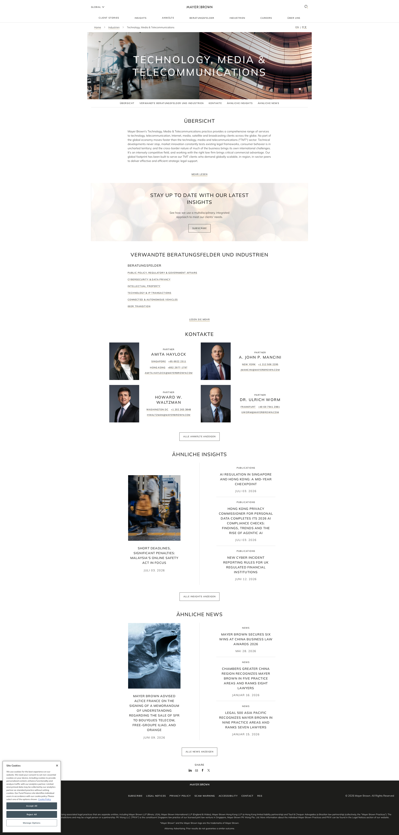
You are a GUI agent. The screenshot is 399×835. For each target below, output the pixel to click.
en (297, 27)
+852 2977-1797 (177, 367)
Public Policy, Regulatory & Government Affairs (162, 272)
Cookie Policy (44, 799)
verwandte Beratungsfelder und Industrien (171, 103)
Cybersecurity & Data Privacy (149, 279)
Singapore (158, 361)
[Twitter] (208, 771)
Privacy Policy (180, 795)
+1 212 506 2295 (268, 364)
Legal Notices (156, 795)
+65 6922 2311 (177, 361)
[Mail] (196, 770)
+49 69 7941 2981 (269, 406)
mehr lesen (199, 174)
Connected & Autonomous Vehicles (153, 299)
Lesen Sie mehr (199, 319)
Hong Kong (157, 367)
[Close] (57, 765)
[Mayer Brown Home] (199, 7)
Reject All (32, 814)
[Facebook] (202, 771)
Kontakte (215, 103)
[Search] (306, 7)
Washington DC (157, 409)
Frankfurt (248, 406)
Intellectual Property (144, 286)
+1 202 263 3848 (181, 409)
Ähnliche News (268, 103)
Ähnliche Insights (240, 103)
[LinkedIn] (190, 771)
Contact (247, 795)
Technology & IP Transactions (149, 292)
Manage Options (31, 823)
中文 (304, 27)
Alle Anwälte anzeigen (199, 436)
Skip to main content (15, 2)
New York (249, 364)
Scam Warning (205, 795)
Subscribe (199, 228)
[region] (31, 797)
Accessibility (228, 795)
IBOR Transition (139, 306)
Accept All (31, 806)
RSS (259, 795)
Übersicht (127, 103)
